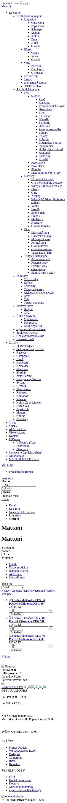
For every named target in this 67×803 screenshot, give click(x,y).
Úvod (12, 505)
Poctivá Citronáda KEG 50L (27, 621)
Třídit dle (6, 583)
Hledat (5, 499)
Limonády (15, 515)
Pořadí (13, 564)
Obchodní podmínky (21, 786)
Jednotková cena (18, 570)
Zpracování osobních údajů (25, 790)
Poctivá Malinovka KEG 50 (26, 639)
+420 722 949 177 (12, 687)
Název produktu (18, 567)
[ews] (24, 3)
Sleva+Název (17, 577)
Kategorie (14, 508)
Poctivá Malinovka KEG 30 (26, 603)
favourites (7, 478)
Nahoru (5, 656)
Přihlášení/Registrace (21, 471)
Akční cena (15, 574)
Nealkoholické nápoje (22, 512)
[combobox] (18, 488)
